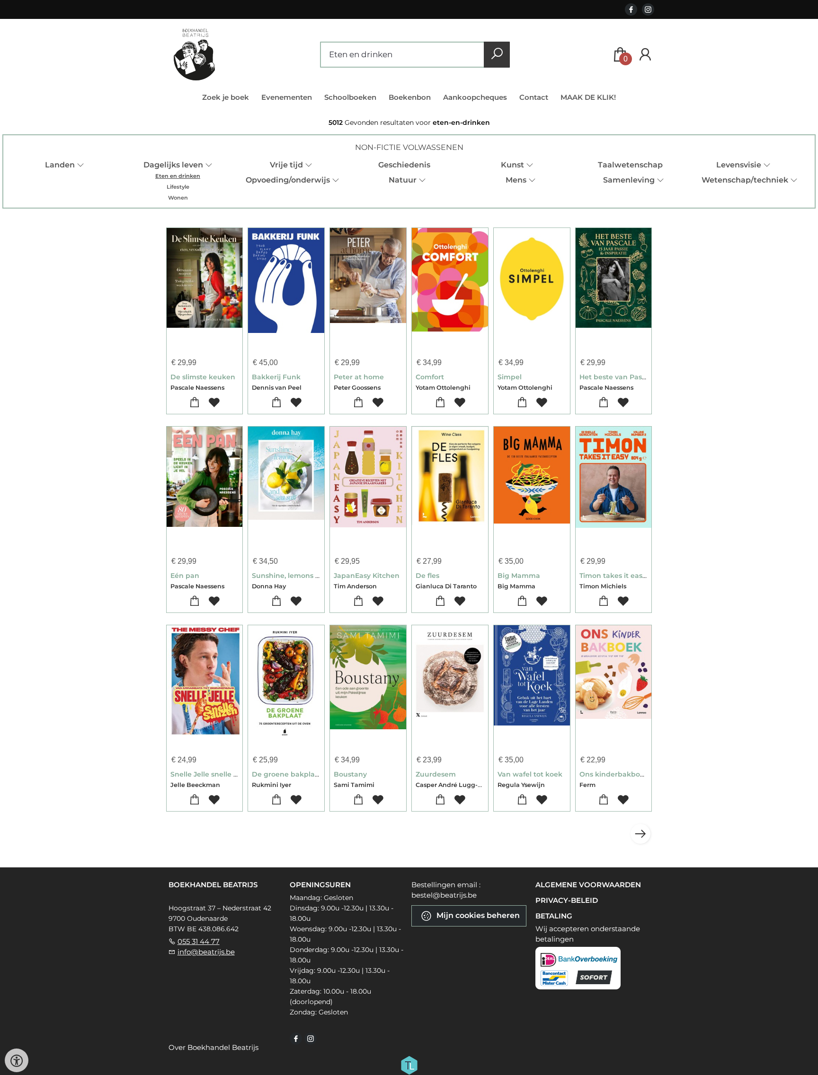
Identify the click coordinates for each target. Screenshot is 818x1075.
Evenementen (286, 97)
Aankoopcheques (475, 97)
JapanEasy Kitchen (367, 575)
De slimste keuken (202, 377)
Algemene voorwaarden (588, 884)
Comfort (430, 377)
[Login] (645, 54)
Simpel (510, 377)
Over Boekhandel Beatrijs (213, 1047)
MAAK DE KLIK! (588, 97)
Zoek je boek (225, 97)
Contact (533, 97)
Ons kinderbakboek (614, 774)
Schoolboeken (350, 97)
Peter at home (359, 377)
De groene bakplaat (287, 774)
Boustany (350, 774)
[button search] (497, 55)
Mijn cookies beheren (477, 915)
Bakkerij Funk (276, 377)
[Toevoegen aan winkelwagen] (195, 402)
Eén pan (184, 575)
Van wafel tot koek (530, 774)
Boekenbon (410, 97)
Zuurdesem (436, 774)
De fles (427, 575)
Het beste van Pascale (617, 377)
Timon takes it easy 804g (622, 575)
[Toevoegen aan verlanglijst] (214, 402)
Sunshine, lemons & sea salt (300, 575)
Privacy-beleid (566, 900)
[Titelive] (409, 1064)
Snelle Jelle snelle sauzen (214, 774)
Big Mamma (519, 575)
